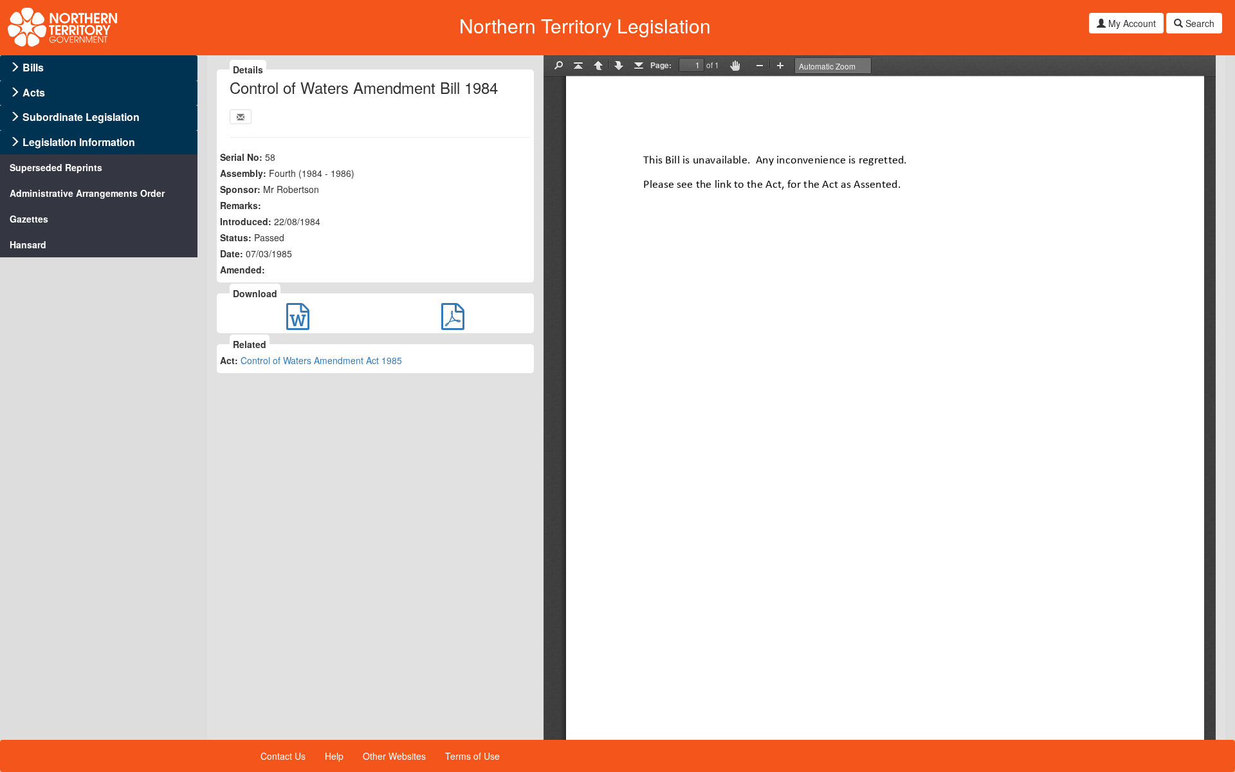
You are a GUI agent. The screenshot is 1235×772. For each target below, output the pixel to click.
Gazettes (29, 218)
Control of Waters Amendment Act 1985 (321, 360)
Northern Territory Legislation (585, 25)
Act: (229, 360)
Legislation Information (79, 141)
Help (334, 755)
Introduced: (245, 221)
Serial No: (241, 157)
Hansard (28, 244)
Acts (34, 92)
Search (1198, 23)
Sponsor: (240, 189)
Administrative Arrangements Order (87, 193)
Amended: (242, 269)
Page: (661, 65)
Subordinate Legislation (81, 116)
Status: (236, 237)
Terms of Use (472, 755)
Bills (33, 67)
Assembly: (243, 173)
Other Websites (394, 755)
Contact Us (283, 755)
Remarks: (240, 205)
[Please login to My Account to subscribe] (241, 116)
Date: (231, 253)
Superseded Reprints (56, 167)
